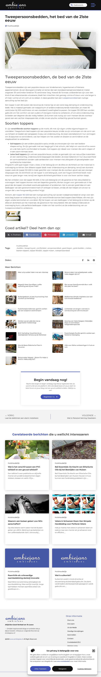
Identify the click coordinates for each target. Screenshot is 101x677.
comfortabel (41, 248)
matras (88, 248)
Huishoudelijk (13, 26)
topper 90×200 (22, 195)
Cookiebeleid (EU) (74, 642)
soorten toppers (22, 251)
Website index (72, 646)
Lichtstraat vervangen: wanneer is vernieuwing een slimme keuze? (77, 309)
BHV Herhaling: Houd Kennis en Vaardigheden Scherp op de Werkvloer (32, 334)
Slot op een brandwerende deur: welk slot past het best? (78, 285)
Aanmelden (71, 635)
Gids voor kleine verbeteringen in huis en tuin (79, 346)
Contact (70, 638)
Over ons (70, 620)
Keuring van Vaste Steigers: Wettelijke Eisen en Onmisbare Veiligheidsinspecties (78, 322)
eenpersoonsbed (54, 248)
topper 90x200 (36, 251)
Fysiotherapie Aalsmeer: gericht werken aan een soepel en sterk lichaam (32, 309)
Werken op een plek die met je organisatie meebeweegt (29, 322)
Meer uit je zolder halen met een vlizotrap (33, 272)
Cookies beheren (84, 669)
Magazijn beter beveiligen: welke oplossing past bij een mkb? (30, 285)
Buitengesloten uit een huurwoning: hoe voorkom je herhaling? (33, 297)
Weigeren (63, 669)
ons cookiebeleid (63, 661)
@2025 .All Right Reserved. (21, 639)
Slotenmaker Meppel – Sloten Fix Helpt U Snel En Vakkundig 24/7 (33, 358)
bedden (20, 248)
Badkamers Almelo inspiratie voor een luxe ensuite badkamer (79, 297)
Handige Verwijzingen (75, 631)
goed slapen (67, 248)
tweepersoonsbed (70, 98)
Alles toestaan (40, 669)
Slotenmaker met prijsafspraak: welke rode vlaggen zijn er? (78, 273)
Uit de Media (72, 627)
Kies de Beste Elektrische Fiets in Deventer (30, 346)
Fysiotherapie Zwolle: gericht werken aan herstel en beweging (80, 334)
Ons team (71, 624)
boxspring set (30, 248)
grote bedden (78, 248)
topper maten (48, 251)
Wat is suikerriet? (63, 575)
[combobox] (78, 5)
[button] (93, 651)
